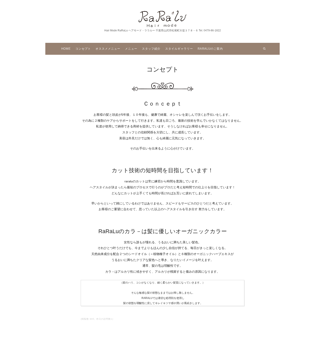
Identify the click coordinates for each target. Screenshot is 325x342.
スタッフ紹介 (151, 48)
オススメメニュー (108, 48)
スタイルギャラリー (179, 48)
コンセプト (83, 48)
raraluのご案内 (210, 48)
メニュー (131, 48)
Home (66, 48)
